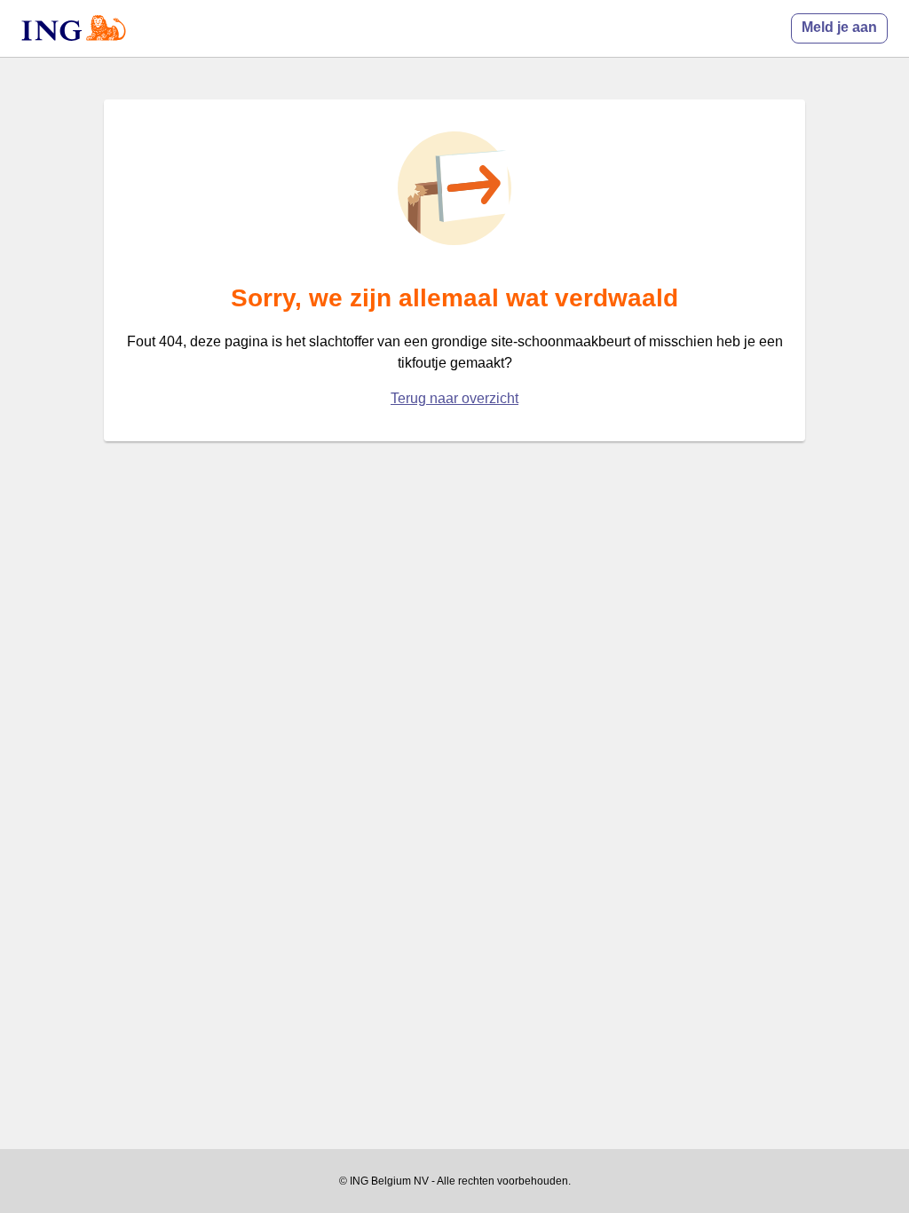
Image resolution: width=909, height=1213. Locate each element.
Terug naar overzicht (454, 398)
